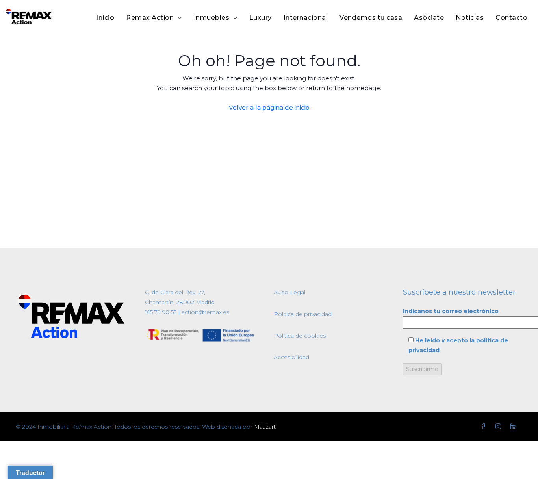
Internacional (306, 17)
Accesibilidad (291, 357)
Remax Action (150, 17)
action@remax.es (204, 312)
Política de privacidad (303, 313)
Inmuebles (212, 17)
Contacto (511, 17)
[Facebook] (484, 426)
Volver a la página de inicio (269, 107)
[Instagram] (499, 426)
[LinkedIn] (514, 426)
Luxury (260, 17)
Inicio (105, 17)
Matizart (265, 426)
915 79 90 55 (160, 312)
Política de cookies (300, 335)
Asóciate (429, 17)
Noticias (470, 17)
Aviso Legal (289, 292)
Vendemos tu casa (370, 17)
